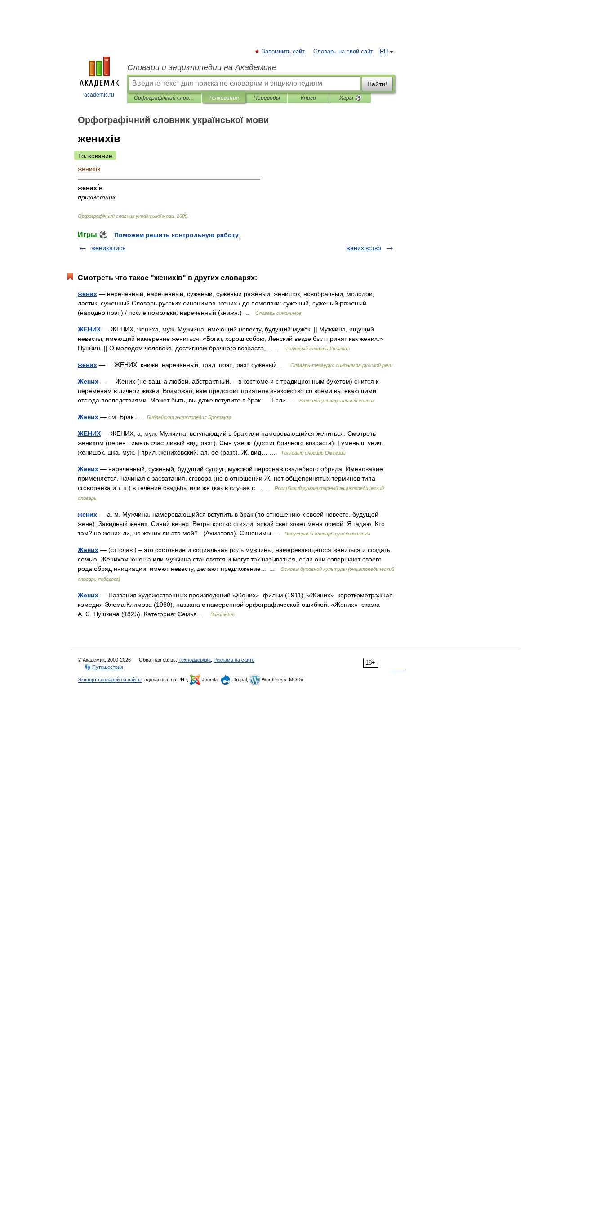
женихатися (108, 248)
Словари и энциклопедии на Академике (201, 67)
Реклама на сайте (234, 659)
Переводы (267, 98)
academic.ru (99, 95)
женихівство (363, 248)
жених (87, 293)
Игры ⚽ (350, 98)
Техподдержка (194, 659)
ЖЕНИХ (89, 329)
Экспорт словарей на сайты (110, 679)
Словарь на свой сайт (343, 52)
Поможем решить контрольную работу (176, 234)
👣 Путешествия (104, 667)
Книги (308, 98)
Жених (88, 381)
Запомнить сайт (284, 52)
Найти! (377, 84)
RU (384, 52)
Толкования (224, 98)
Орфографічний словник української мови (164, 98)
